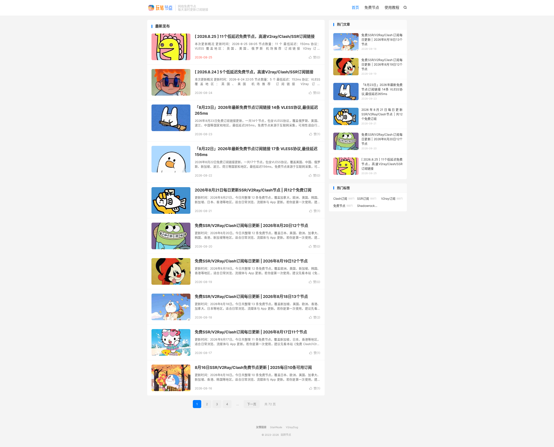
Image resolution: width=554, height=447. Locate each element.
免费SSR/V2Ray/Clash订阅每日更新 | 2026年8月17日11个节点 (251, 332)
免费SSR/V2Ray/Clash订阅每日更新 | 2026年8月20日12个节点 (251, 225)
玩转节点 (160, 7)
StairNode (276, 427)
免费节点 (371, 7)
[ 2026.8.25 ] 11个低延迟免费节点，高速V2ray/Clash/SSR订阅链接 (255, 36)
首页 (355, 7)
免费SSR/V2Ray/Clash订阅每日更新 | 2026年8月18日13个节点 (251, 296)
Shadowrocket (368, 205)
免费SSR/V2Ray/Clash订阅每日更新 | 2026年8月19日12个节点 (251, 261)
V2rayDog (292, 427)
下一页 (251, 404)
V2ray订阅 (392, 198)
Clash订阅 (343, 198)
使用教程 (392, 7)
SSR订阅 (366, 198)
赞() (314, 57)
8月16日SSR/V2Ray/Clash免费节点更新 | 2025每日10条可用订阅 (253, 367)
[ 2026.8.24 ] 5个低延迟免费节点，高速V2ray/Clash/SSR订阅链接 (254, 72)
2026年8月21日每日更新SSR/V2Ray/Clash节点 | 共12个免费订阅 (253, 190)
